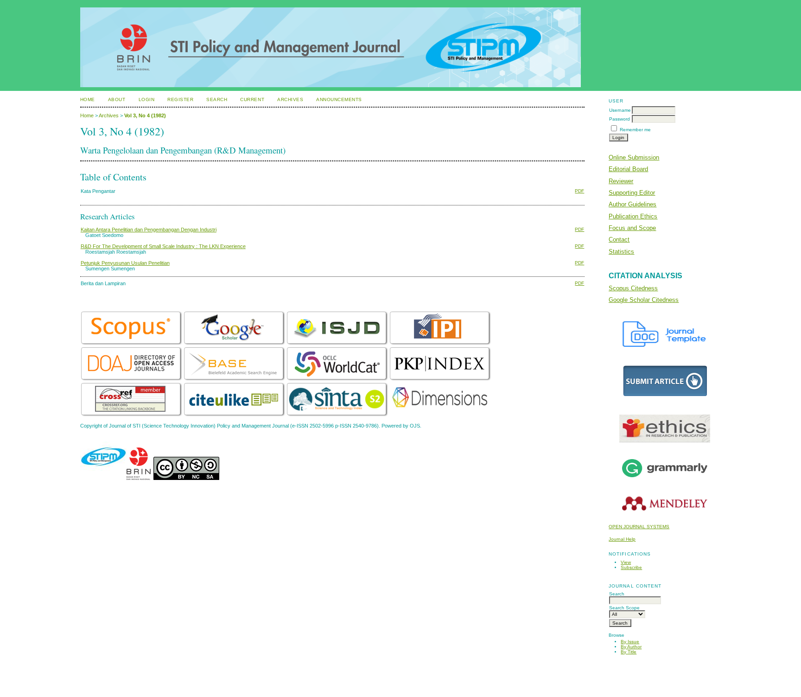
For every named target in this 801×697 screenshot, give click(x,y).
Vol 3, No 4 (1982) (145, 115)
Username (620, 110)
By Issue (630, 641)
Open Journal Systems (639, 526)
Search (216, 99)
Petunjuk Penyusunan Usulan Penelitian (125, 263)
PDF (579, 190)
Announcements (339, 99)
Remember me (635, 129)
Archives (290, 99)
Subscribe (631, 567)
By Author (631, 646)
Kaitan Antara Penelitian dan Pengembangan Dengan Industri (148, 229)
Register (180, 99)
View (626, 562)
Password (619, 118)
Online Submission (634, 157)
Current (252, 99)
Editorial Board (628, 169)
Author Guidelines (632, 204)
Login (147, 99)
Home (87, 99)
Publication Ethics (633, 216)
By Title (628, 651)
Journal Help (622, 539)
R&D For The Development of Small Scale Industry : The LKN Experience (163, 246)
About (117, 99)
